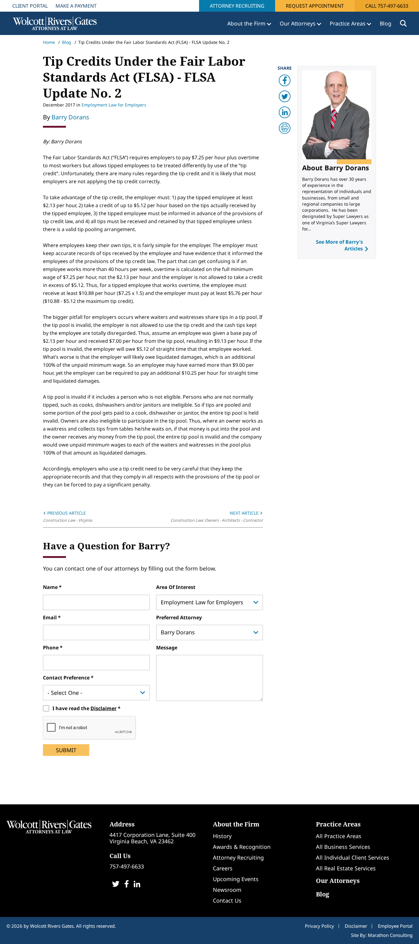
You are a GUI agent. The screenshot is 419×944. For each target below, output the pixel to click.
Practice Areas (338, 824)
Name (51, 587)
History (222, 836)
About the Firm (236, 824)
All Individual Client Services (352, 857)
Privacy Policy (319, 926)
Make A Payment (76, 5)
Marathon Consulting (390, 935)
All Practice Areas (338, 836)
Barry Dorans (70, 117)
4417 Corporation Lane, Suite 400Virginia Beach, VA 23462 (152, 838)
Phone (51, 647)
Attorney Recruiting (237, 5)
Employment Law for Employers (114, 105)
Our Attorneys (338, 880)
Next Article (245, 513)
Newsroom (227, 889)
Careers (223, 868)
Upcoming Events (236, 879)
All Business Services (343, 846)
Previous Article (66, 513)
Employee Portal (395, 926)
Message (166, 647)
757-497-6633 (127, 866)
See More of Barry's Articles (339, 245)
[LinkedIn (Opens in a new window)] (137, 885)
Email (50, 617)
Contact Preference (67, 678)
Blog (385, 23)
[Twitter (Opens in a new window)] (115, 884)
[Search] (403, 23)
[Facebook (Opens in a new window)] (126, 884)
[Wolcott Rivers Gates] (48, 826)
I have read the (84, 708)
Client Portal (30, 5)
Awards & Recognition (242, 846)
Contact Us (227, 900)
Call (386, 5)
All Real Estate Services (346, 868)
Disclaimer (103, 708)
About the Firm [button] (247, 23)
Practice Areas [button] (348, 23)
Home (49, 42)
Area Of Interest (175, 587)
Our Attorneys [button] (298, 23)
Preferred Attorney (179, 617)
